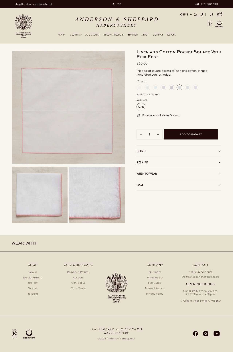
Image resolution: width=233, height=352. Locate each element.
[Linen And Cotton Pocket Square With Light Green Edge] (195, 87)
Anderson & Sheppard (121, 338)
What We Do (155, 277)
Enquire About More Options (161, 115)
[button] (195, 15)
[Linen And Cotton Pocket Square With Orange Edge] (147, 87)
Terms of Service (155, 288)
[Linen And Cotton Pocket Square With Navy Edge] (171, 87)
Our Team (155, 272)
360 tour (32, 282)
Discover (32, 288)
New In (32, 272)
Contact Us (78, 282)
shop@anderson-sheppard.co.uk (34, 4)
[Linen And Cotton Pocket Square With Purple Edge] (187, 87)
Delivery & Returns (78, 272)
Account (78, 277)
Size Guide (154, 282)
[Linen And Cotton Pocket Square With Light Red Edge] (163, 87)
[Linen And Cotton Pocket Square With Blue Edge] (155, 87)
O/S (141, 107)
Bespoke (32, 293)
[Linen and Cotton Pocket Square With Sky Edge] (139, 87)
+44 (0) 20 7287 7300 (206, 4)
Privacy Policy (154, 293)
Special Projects (32, 277)
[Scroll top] (229, 348)
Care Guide (78, 288)
